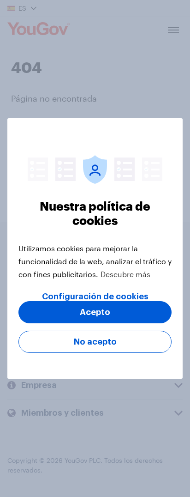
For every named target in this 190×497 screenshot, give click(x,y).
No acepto (95, 342)
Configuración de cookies (95, 296)
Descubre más (125, 274)
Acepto (95, 312)
